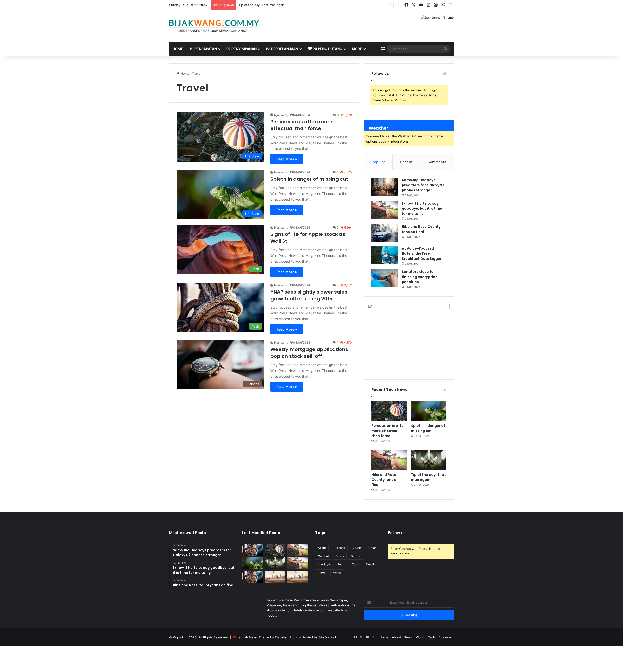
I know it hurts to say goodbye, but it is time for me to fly (422, 208)
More (357, 49)
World (337, 572)
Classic (357, 548)
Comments (436, 162)
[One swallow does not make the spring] (252, 550)
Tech (355, 564)
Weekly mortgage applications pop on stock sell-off (309, 352)
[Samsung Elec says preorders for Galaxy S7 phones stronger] (384, 187)
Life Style (324, 564)
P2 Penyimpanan (241, 49)
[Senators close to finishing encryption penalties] (384, 278)
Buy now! (446, 637)
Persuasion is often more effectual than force (301, 125)
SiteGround (327, 637)
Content (323, 556)
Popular (378, 162)
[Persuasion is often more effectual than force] (389, 411)
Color (372, 548)
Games (355, 556)
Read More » (286, 159)
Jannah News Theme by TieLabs (261, 637)
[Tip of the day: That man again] (428, 460)
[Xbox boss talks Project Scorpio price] (252, 577)
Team (341, 564)
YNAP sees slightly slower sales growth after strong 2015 (308, 295)
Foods (340, 556)
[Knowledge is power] (297, 577)
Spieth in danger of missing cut (309, 179)
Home (178, 49)
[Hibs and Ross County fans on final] (384, 233)
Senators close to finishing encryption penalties (420, 276)
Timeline (371, 564)
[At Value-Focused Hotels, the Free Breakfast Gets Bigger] (384, 255)
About (322, 548)
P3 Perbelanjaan (282, 49)
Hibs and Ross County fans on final (265, 5)
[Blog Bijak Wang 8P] (214, 26)
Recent (406, 162)
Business (339, 548)
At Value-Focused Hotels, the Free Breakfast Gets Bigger (421, 253)
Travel (322, 572)
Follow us (397, 532)
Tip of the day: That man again (428, 477)
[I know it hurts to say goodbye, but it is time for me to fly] (384, 210)
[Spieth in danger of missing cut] (428, 411)
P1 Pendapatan (203, 49)
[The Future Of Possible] (275, 577)
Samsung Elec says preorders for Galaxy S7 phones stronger (423, 185)
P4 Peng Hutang (327, 49)
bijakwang (281, 115)
